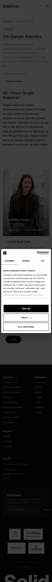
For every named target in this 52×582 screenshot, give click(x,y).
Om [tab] (42, 260)
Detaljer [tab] (26, 260)
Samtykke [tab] (9, 260)
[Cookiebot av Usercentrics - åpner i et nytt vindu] (37, 253)
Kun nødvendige (26, 326)
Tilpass (24, 317)
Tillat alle (26, 308)
